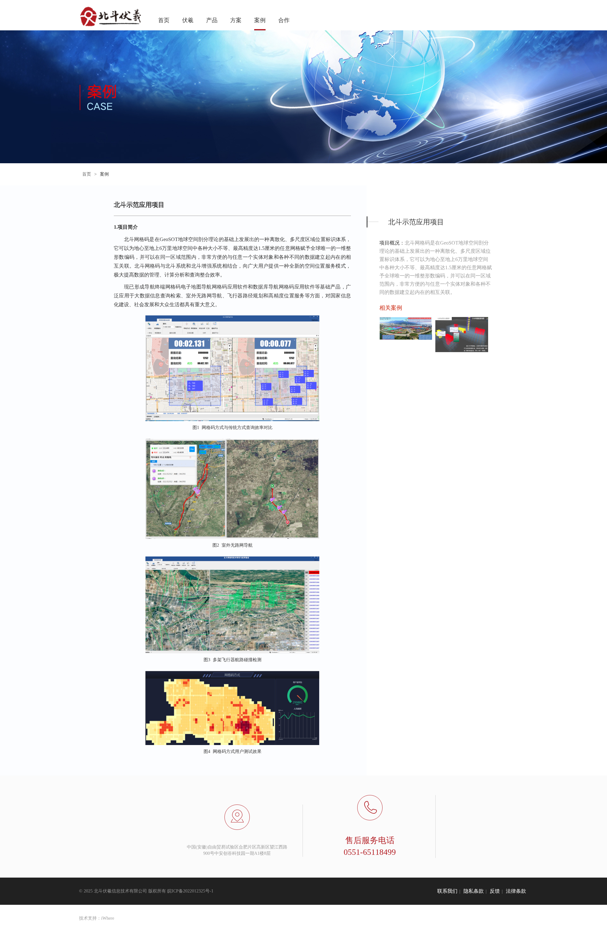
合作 (284, 20)
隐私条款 (473, 891)
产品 (212, 20)
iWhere (107, 918)
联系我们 (447, 891)
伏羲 (187, 20)
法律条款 (516, 891)
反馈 (495, 891)
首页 (163, 20)
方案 (236, 20)
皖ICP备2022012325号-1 (190, 891)
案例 (260, 20)
